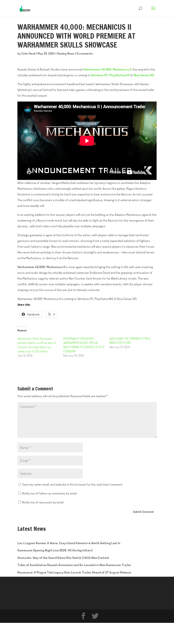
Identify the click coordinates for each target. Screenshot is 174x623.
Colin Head (28, 53)
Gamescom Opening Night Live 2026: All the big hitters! (55, 550)
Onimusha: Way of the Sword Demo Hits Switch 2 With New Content (63, 558)
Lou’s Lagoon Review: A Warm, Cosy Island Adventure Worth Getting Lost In (68, 543)
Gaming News (65, 53)
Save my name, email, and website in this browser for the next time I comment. (72, 484)
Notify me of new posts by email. (43, 502)
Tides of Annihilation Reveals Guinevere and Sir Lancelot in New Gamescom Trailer (74, 565)
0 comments (85, 53)
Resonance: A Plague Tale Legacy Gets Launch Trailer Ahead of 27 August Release (74, 572)
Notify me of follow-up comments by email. (49, 493)
